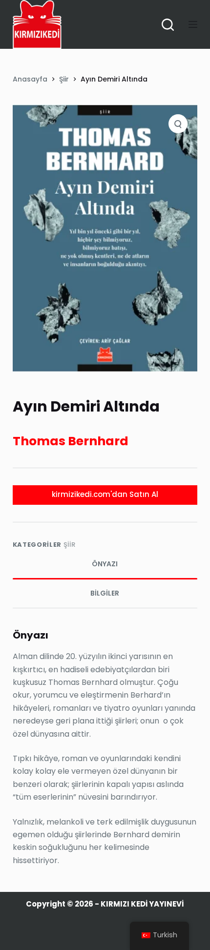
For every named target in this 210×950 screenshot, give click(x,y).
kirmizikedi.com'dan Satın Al (105, 494)
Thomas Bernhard (70, 441)
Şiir (69, 544)
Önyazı (105, 564)
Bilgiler (104, 593)
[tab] (105, 564)
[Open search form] (168, 25)
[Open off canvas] (193, 24)
